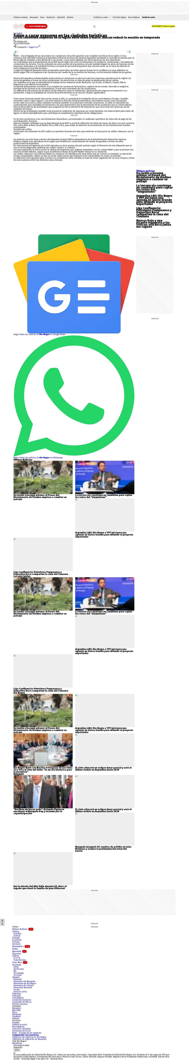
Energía (16, 938)
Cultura (15, 956)
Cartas (16, 990)
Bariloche (51, 17)
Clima (16, 967)
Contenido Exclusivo (21, 1000)
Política (15, 932)
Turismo (16, 942)
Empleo (15, 1023)
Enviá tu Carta (20, 992)
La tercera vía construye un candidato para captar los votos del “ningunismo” (154, 188)
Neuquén (34, 17)
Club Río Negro (119, 17)
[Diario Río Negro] (94, 26)
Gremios (17, 934)
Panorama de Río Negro (24, 983)
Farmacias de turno (21, 1031)
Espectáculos (19, 960)
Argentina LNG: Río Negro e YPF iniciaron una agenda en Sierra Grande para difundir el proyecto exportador (154, 200)
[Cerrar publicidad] (2, 920)
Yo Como (17, 975)
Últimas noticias (20, 17)
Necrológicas (134, 17)
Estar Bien (19, 962)
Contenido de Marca (21, 1002)
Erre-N (16, 958)
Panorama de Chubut (23, 985)
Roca (42, 17)
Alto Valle (16, 1010)
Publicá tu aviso (19, 1025)
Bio (14, 971)
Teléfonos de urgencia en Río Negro (29, 1037)
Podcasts (16, 996)
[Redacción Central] (14, 39)
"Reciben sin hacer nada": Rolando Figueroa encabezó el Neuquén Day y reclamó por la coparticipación (38, 811)
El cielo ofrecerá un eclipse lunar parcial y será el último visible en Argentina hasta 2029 (103, 768)
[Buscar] (21, 26)
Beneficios (17, 1043)
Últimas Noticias (22, 929)
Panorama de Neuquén (24, 981)
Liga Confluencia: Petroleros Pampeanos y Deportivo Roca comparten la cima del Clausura (154, 212)
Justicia (16, 936)
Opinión (16, 977)
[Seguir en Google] (14, 54)
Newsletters (20, 946)
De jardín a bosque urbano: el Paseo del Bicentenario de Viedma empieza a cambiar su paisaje (153, 177)
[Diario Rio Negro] (14, 1052)
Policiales (16, 994)
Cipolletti (61, 17)
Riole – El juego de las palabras (26, 1033)
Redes (15, 949)
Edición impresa (20, 1004)
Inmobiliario (18, 998)
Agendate (19, 951)
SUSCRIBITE (163, 26)
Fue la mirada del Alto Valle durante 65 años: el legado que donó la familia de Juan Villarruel (40, 887)
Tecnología (18, 973)
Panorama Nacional (22, 988)
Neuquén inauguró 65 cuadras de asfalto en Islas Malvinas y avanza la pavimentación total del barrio (103, 848)
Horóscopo (18, 969)
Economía (17, 940)
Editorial (17, 979)
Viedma (70, 17)
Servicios (16, 944)
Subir (17, 1050)
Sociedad (17, 33)
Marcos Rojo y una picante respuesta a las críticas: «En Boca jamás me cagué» (153, 223)
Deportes (16, 954)
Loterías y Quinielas (21, 1029)
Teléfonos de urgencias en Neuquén (29, 1039)
